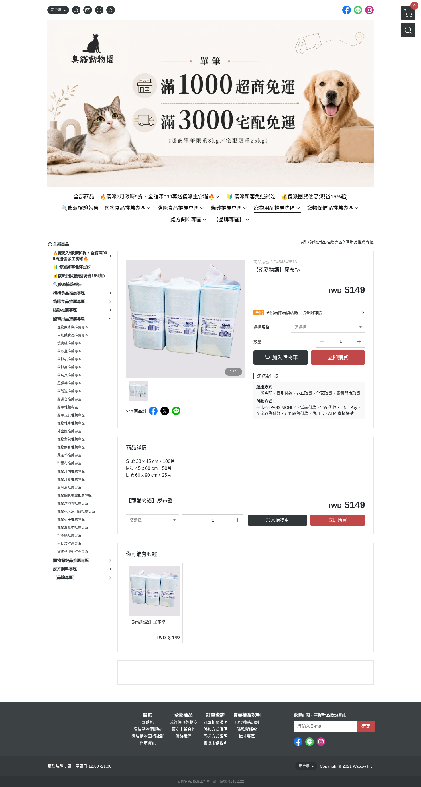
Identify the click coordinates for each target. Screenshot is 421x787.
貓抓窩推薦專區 (69, 367)
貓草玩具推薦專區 (71, 415)
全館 (259, 312)
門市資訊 (148, 743)
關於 (147, 715)
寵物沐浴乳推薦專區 (72, 504)
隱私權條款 (247, 729)
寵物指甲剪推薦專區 (72, 552)
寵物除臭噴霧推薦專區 (74, 496)
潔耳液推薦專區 (69, 488)
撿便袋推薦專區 (69, 544)
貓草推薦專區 (67, 407)
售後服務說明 (215, 743)
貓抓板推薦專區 (69, 359)
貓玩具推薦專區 (69, 375)
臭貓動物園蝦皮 (148, 729)
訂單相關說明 (215, 722)
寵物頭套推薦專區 (71, 447)
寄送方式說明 (215, 736)
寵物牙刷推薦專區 (71, 472)
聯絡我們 (184, 736)
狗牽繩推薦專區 (69, 536)
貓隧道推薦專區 (69, 391)
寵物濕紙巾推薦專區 (72, 528)
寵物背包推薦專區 (71, 439)
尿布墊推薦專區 (69, 455)
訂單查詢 (215, 715)
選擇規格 (261, 327)
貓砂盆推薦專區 (69, 351)
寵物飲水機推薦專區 (72, 327)
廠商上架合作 (184, 729)
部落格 (148, 722)
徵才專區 (247, 736)
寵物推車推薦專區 (71, 423)
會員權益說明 (247, 715)
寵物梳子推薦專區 (71, 520)
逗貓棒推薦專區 (69, 383)
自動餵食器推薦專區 (72, 335)
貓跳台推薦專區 (69, 399)
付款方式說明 (215, 729)
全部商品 (183, 715)
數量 (257, 341)
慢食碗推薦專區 (69, 343)
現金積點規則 (247, 722)
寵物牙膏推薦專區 (71, 480)
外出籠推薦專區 (69, 431)
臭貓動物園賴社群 (148, 736)
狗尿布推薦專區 (69, 463)
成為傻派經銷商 (184, 722)
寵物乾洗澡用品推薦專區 (76, 512)
